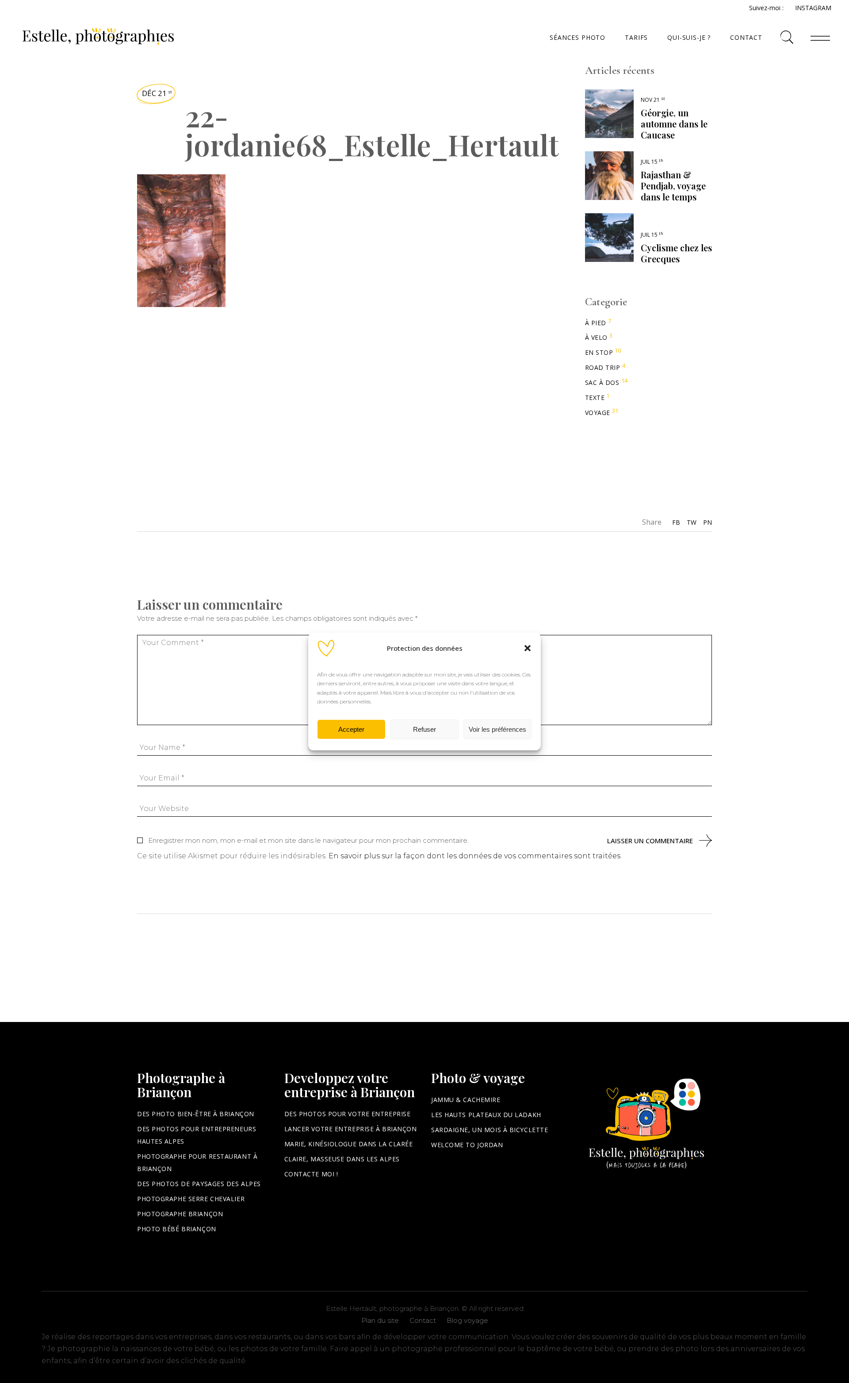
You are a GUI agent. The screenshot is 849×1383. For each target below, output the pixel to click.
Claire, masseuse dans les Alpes (342, 1159)
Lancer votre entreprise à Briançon (350, 1129)
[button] (527, 648)
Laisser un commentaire (650, 840)
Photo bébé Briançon (176, 1229)
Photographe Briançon (180, 1214)
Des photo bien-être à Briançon (195, 1114)
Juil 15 (652, 161)
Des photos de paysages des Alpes (199, 1183)
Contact (422, 1320)
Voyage (597, 412)
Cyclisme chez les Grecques (676, 253)
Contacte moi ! (311, 1174)
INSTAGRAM (813, 8)
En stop (599, 352)
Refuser (424, 729)
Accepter (351, 729)
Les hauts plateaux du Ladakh (486, 1114)
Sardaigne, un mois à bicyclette (489, 1130)
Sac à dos (602, 382)
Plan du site (380, 1320)
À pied (595, 323)
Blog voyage (467, 1320)
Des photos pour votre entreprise (347, 1114)
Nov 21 (653, 100)
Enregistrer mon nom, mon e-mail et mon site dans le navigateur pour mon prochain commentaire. (308, 840)
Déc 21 (157, 93)
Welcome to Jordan (467, 1145)
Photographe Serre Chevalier (191, 1199)
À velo (596, 337)
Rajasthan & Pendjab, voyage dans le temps (673, 186)
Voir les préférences (497, 729)
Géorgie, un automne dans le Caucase (674, 124)
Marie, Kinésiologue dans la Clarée (348, 1144)
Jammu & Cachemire (466, 1099)
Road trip (602, 367)
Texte (595, 397)
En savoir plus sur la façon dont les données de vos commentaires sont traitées (474, 856)
